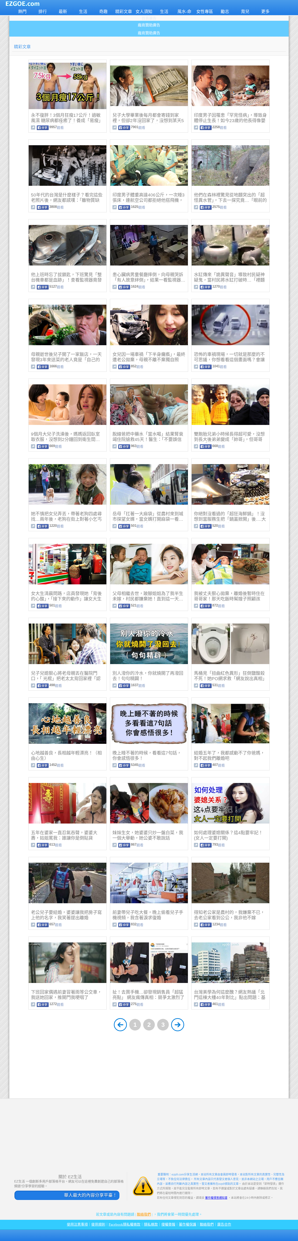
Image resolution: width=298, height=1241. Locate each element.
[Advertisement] (149, 1066)
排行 (42, 11)
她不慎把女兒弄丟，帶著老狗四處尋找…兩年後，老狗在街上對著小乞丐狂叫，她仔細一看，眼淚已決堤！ (66, 519)
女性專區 (204, 11)
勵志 (225, 11)
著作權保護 (187, 1224)
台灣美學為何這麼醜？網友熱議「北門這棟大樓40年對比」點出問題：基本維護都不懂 (229, 997)
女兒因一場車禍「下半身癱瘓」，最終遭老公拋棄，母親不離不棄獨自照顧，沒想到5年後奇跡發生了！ (148, 360)
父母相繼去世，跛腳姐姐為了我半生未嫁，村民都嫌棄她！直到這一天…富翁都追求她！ (147, 599)
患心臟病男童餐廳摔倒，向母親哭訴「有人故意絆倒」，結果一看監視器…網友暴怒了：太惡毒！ (148, 280)
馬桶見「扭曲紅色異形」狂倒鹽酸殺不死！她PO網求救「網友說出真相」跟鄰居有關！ (230, 678)
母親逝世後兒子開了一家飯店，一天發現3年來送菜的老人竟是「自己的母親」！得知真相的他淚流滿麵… (66, 360)
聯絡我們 (144, 1214)
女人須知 (143, 11)
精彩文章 (123, 11)
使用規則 (98, 1224)
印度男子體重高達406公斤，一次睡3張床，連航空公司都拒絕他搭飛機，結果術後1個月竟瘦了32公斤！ (148, 200)
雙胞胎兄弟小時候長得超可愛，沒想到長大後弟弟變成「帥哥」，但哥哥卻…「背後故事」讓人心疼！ (229, 439)
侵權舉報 (168, 1224)
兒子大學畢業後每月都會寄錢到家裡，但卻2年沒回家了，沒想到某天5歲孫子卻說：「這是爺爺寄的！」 (148, 120)
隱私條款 (151, 1224)
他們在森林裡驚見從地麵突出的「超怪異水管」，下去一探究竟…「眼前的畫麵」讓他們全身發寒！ (230, 200)
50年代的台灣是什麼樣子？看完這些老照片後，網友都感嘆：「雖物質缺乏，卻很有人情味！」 (66, 200)
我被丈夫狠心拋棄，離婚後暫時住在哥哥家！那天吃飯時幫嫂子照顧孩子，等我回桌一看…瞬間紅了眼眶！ (229, 599)
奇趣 (103, 11)
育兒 (245, 11)
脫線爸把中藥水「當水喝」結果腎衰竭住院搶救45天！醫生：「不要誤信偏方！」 (147, 439)
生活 (83, 11)
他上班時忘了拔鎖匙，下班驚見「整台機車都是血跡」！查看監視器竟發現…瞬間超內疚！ (66, 280)
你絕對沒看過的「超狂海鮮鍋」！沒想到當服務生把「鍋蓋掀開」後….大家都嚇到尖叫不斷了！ (230, 519)
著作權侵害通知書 (216, 1198)
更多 (265, 11)
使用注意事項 (77, 1224)
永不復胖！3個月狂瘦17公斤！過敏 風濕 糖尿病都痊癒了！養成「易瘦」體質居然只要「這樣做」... (67, 120)
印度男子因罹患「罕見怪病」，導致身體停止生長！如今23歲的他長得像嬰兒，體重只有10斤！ (230, 120)
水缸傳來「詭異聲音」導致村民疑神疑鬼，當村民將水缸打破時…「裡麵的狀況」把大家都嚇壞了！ (229, 280)
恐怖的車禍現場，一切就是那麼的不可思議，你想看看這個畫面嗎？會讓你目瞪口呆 (229, 360)
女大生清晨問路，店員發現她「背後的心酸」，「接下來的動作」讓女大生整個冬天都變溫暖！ (66, 599)
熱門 (22, 11)
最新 (63, 11)
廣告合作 (224, 1224)
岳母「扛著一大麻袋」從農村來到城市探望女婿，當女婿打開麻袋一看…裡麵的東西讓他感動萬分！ (147, 519)
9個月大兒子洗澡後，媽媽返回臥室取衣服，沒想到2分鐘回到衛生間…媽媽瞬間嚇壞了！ (65, 439)
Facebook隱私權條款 (124, 1224)
